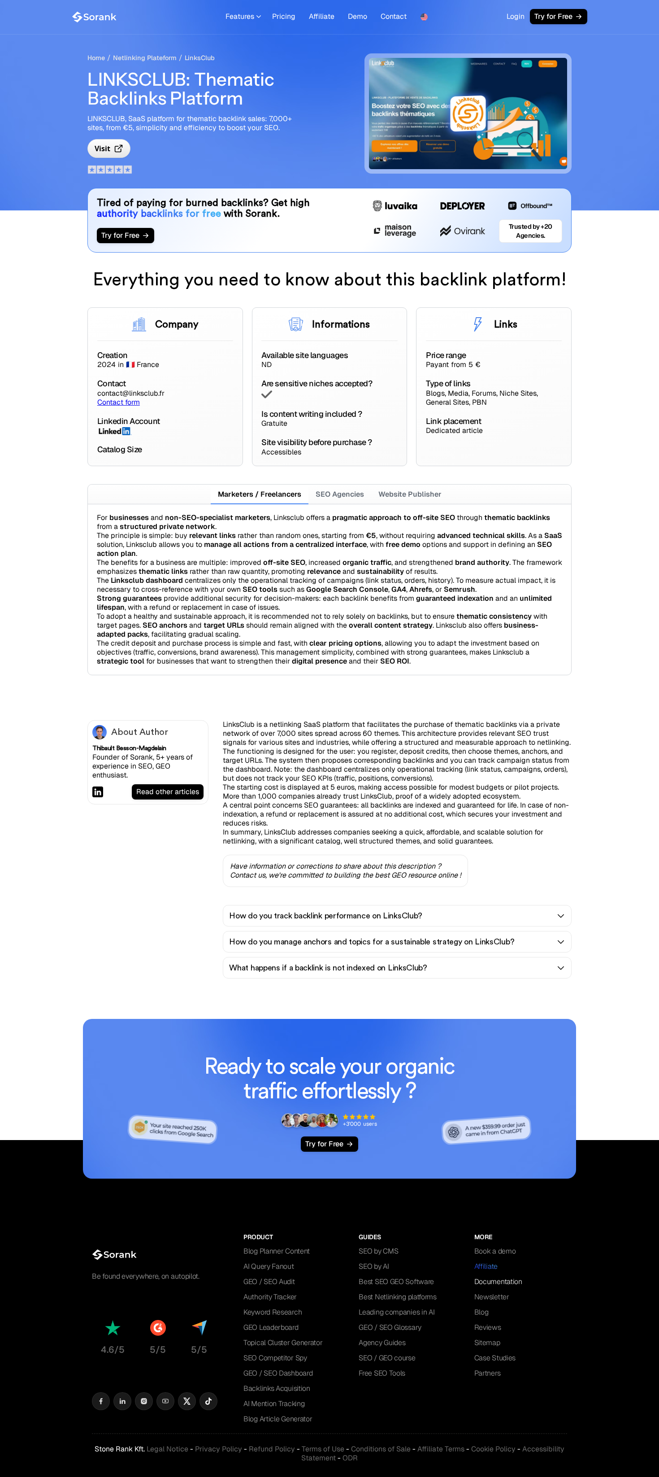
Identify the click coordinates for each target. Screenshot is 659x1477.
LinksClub (200, 57)
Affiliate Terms (440, 1449)
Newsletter (491, 1297)
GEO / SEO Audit (269, 1281)
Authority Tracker (270, 1297)
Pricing (283, 16)
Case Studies (495, 1358)
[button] (243, 17)
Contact (394, 16)
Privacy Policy (218, 1449)
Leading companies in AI (396, 1312)
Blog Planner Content (276, 1251)
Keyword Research (272, 1312)
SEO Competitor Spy (275, 1358)
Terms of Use (323, 1449)
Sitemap (487, 1342)
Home (96, 57)
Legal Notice (167, 1449)
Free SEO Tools (382, 1373)
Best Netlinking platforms (398, 1297)
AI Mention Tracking (273, 1403)
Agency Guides (382, 1342)
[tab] (259, 494)
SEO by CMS (378, 1251)
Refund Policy (272, 1449)
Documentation (498, 1281)
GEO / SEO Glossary (390, 1327)
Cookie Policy (493, 1449)
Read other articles (167, 791)
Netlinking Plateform (145, 57)
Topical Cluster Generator (283, 1342)
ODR (350, 1458)
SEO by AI (374, 1266)
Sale (381, 1449)
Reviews (487, 1327)
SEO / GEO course (387, 1358)
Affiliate (321, 16)
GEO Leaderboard (271, 1327)
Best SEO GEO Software (396, 1281)
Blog (481, 1312)
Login (516, 16)
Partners (487, 1373)
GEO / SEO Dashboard (277, 1373)
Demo (357, 16)
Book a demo (495, 1251)
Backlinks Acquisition (276, 1388)
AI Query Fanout (268, 1266)
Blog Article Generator (277, 1419)
